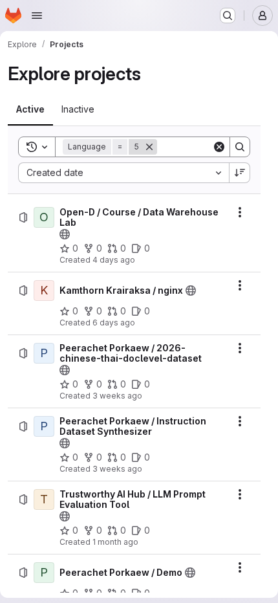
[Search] (240, 147)
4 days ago (113, 260)
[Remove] (149, 147)
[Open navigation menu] (37, 15)
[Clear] (219, 147)
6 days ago (113, 322)
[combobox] (123, 172)
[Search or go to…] (227, 15)
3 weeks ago (117, 395)
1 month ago (115, 542)
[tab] (30, 109)
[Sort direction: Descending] (240, 172)
